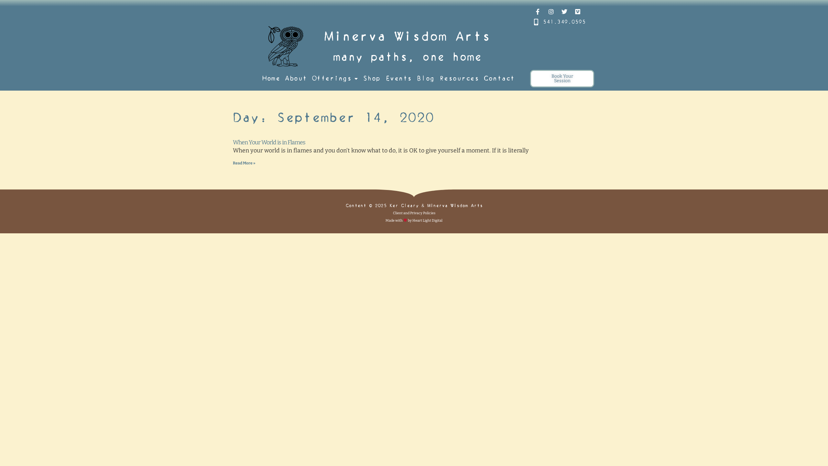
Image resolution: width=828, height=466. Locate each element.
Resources (459, 78)
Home (271, 78)
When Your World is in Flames (269, 142)
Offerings (332, 78)
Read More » (244, 163)
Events (399, 78)
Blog (425, 78)
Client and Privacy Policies (414, 213)
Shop (371, 78)
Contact (499, 78)
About (296, 78)
